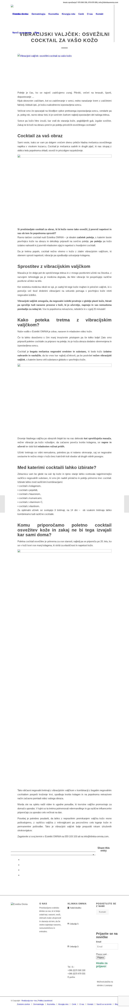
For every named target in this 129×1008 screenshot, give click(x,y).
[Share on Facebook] (96, 854)
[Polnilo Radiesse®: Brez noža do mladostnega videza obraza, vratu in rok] (2, 504)
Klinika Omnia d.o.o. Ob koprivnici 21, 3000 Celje (79, 916)
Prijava (100, 957)
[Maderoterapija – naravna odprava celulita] (126, 504)
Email (98, 942)
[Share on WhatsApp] (22, 870)
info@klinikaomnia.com (78, 980)
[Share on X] (22, 859)
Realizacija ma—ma (29, 1001)
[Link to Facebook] (11, 51)
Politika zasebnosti (45, 1001)
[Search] (43, 32)
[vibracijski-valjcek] (64, 70)
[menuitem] (20, 14)
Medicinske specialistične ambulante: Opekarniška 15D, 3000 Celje (78, 935)
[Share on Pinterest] (22, 875)
